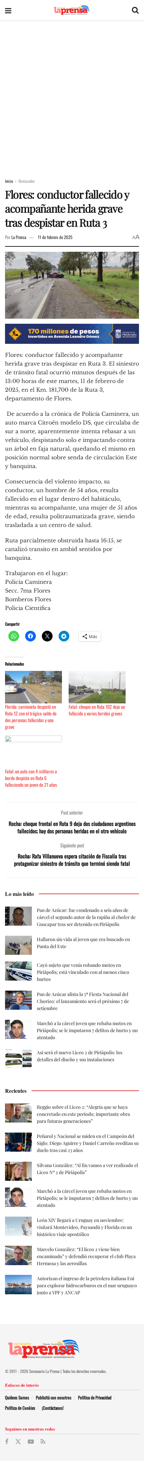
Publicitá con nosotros (53, 1397)
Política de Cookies (20, 1407)
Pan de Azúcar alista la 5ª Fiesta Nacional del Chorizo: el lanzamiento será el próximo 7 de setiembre (83, 1001)
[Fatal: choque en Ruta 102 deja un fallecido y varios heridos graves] (97, 687)
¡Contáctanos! (53, 1407)
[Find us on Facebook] (6, 1442)
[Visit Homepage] (71, 10)
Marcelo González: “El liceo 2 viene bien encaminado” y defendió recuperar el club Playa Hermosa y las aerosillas (86, 1256)
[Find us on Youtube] (31, 1442)
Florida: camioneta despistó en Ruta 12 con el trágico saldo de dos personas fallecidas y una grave (31, 716)
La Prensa (18, 237)
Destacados (26, 181)
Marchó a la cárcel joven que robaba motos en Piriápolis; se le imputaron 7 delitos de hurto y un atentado (87, 1030)
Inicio (9, 181)
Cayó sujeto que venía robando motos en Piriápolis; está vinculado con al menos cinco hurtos (83, 972)
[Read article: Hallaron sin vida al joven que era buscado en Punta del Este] (18, 945)
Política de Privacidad (95, 1397)
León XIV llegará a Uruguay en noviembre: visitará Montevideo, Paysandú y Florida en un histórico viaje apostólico (84, 1227)
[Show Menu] (8, 10)
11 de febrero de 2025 (55, 237)
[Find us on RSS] (43, 1442)
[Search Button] (135, 10)
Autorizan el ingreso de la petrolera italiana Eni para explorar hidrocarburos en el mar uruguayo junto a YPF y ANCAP (87, 1285)
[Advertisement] (72, 95)
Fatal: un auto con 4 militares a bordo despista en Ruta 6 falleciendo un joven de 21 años (31, 778)
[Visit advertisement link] (72, 334)
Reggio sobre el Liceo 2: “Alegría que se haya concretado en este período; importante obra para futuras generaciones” (83, 1114)
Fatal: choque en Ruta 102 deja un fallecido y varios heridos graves (97, 710)
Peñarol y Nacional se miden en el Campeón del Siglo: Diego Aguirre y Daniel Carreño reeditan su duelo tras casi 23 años (88, 1143)
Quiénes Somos (17, 1397)
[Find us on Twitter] (18, 1442)
